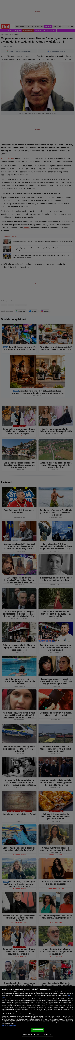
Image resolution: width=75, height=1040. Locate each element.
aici (48, 1005)
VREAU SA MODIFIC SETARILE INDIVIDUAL (37, 1034)
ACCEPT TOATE (37, 1030)
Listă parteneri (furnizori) (9, 1025)
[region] (37, 1013)
